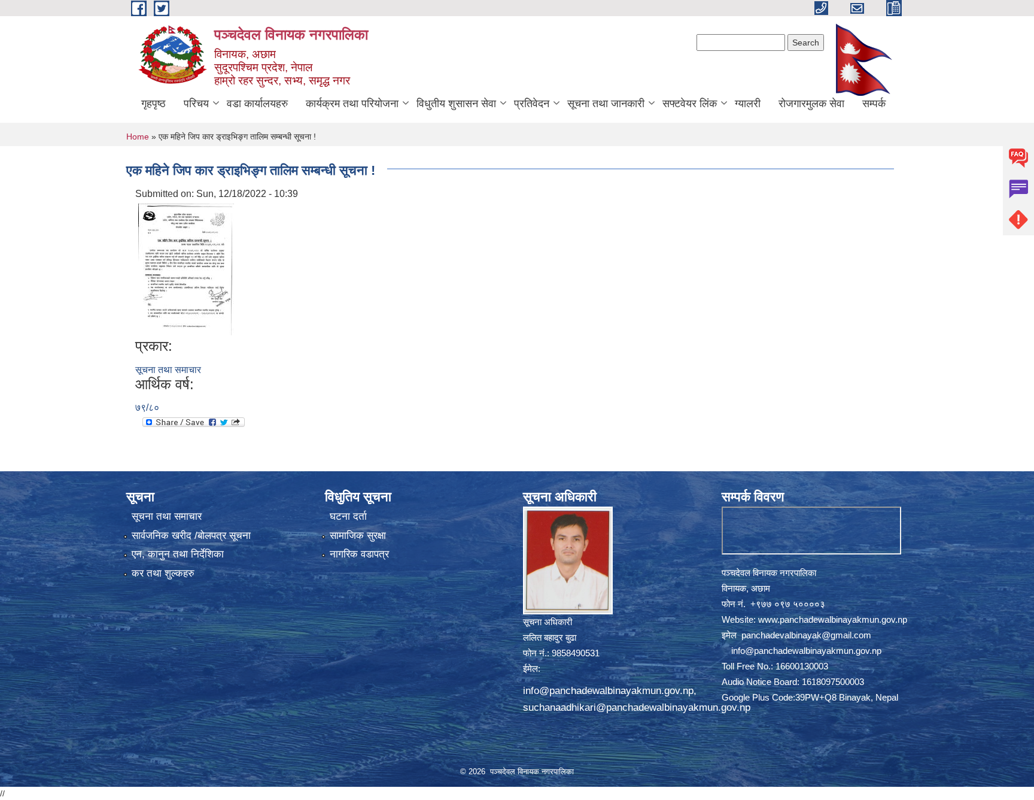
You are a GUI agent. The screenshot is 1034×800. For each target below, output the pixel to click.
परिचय (196, 104)
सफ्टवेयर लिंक (689, 104)
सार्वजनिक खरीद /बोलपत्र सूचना (191, 535)
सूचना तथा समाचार (168, 370)
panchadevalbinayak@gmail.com (806, 635)
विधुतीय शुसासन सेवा (456, 104)
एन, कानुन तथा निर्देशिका (178, 554)
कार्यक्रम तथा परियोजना (352, 104)
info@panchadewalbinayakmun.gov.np (608, 690)
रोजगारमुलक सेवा (811, 104)
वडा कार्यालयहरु (257, 104)
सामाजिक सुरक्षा (358, 535)
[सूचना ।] (186, 268)
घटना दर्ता (348, 516)
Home (137, 136)
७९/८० (147, 407)
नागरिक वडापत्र (359, 554)
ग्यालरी (748, 104)
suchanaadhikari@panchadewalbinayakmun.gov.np (636, 707)
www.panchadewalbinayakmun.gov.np (832, 619)
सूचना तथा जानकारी (605, 104)
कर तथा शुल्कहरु (163, 573)
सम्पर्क (874, 104)
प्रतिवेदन (531, 104)
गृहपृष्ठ (153, 104)
